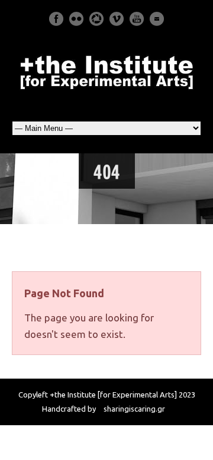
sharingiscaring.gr (134, 409)
